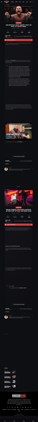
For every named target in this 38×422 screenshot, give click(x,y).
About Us (18, 409)
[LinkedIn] (21, 36)
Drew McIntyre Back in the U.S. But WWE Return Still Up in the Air (7, 382)
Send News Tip (4, 409)
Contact (22, 409)
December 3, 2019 (22, 287)
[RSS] (30, 407)
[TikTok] (28, 407)
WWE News (18, 22)
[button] (33, 2)
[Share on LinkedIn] (25, 161)
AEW (20, 1)
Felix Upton (13, 28)
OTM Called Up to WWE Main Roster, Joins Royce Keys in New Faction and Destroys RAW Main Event (7, 372)
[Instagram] (27, 36)
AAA (27, 1)
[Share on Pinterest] (27, 161)
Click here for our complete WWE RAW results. (13, 246)
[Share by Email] (31, 161)
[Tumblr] (20, 407)
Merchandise (14, 409)
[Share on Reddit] (29, 161)
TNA (23, 1)
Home (12, 1)
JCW (30, 1)
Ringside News (20, 141)
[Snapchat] (29, 36)
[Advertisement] (11, 116)
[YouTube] (25, 36)
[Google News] (19, 36)
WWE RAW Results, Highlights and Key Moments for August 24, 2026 (7, 387)
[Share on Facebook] (21, 161)
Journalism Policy (27, 409)
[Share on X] (23, 161)
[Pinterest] (23, 36)
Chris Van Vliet (13, 60)
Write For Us (9, 409)
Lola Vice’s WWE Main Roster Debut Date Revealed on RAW (7, 377)
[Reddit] (31, 36)
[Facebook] (15, 36)
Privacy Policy (33, 409)
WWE (16, 1)
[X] (17, 36)
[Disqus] (18, 346)
